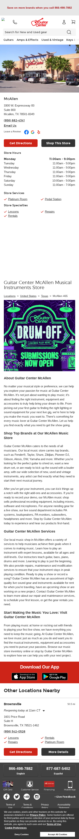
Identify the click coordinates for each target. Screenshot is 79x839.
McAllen (11, 99)
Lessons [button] (13, 737)
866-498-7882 (21, 768)
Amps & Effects (27, 40)
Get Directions (21, 143)
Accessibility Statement (64, 806)
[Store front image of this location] (39, 69)
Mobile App (70, 789)
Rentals (13, 215)
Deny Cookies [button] (22, 834)
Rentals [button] (49, 737)
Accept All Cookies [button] (57, 834)
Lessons (13, 211)
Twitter (17, 797)
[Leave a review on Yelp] (38, 133)
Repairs (50, 211)
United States (28, 295)
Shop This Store (58, 143)
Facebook (6, 797)
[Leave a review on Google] (32, 133)
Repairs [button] (13, 742)
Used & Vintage (52, 40)
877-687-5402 (58, 768)
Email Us (10, 125)
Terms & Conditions (27, 806)
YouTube (27, 797)
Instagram (37, 797)
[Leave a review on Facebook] (26, 133)
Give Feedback (66, 796)
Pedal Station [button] (53, 199)
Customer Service (30, 789)
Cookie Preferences (16, 828)
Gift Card (7, 789)
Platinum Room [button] (17, 199)
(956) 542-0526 (14, 731)
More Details (58, 752)
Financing (49, 789)
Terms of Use (54, 824)
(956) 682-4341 (14, 120)
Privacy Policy (38, 815)
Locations (10, 295)
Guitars (8, 40)
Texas (44, 295)
